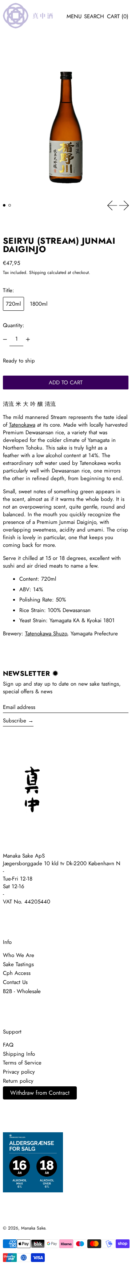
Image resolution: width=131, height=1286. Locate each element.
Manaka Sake (33, 1228)
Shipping (37, 272)
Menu (74, 16)
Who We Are (18, 955)
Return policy (18, 1081)
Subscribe (14, 721)
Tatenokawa (22, 425)
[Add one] (28, 339)
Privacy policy (19, 1072)
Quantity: (13, 325)
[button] (94, 16)
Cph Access (17, 973)
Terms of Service (22, 1063)
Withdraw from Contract (40, 1093)
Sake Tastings (18, 964)
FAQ (8, 1045)
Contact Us (15, 982)
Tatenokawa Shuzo (46, 634)
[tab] (4, 205)
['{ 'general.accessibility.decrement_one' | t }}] (4, 339)
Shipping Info (19, 1054)
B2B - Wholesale (22, 991)
